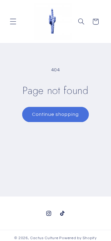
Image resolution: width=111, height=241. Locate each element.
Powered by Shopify (78, 238)
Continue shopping (55, 114)
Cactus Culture (44, 238)
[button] (13, 22)
